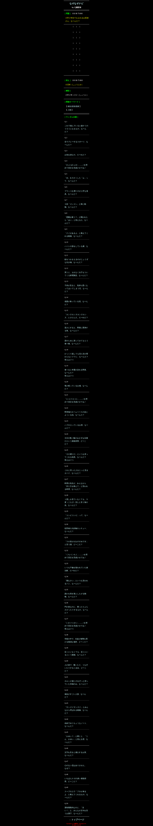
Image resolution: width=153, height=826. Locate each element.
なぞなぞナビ (76, 3)
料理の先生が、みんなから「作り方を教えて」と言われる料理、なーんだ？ (76, 486)
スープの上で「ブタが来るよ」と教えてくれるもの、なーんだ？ (76, 794)
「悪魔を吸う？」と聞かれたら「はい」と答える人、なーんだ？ (76, 220)
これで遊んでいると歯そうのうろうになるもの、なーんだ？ (76, 129)
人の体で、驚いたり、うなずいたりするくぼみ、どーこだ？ (76, 668)
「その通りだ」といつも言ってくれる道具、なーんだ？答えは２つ (76, 457)
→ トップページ (76, 819)
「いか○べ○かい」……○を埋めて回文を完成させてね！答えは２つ (76, 626)
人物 (69, 110)
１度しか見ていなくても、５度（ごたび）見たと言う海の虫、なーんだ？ (76, 502)
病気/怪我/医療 (73, 106)
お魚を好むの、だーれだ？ (75, 155)
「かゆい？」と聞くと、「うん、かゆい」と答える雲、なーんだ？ (76, 739)
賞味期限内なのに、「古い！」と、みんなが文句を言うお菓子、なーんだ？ (76, 811)
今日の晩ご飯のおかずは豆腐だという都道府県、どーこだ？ (76, 441)
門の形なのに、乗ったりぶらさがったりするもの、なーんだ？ (76, 610)
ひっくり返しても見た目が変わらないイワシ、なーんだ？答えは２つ (76, 357)
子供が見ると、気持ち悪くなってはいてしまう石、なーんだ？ (76, 288)
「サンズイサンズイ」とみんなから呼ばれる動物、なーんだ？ (76, 710)
